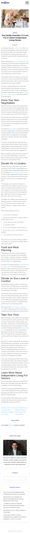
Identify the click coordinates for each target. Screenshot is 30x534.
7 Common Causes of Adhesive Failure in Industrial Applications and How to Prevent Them (13, 505)
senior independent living (21, 61)
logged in (11, 425)
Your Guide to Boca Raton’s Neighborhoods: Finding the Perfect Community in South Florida (15, 517)
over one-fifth (18, 48)
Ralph (15, 45)
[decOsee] (5, 3)
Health (15, 32)
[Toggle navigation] (27, 2)
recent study (13, 128)
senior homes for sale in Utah (18, 172)
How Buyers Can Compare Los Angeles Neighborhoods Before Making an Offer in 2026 (13, 499)
